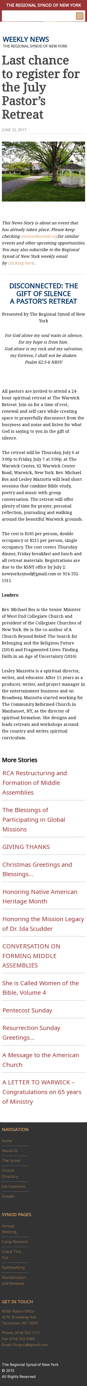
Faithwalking (13, 1267)
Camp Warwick (15, 1241)
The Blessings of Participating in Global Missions (33, 819)
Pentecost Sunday (27, 1010)
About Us (10, 1150)
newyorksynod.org (39, 236)
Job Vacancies (14, 1186)
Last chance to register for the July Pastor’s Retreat (41, 87)
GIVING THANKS (26, 847)
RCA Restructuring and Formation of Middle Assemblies (34, 782)
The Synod (11, 1160)
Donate (8, 1196)
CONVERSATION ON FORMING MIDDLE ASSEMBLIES (31, 956)
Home (7, 1140)
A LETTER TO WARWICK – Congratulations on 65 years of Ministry (41, 1092)
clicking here (21, 263)
